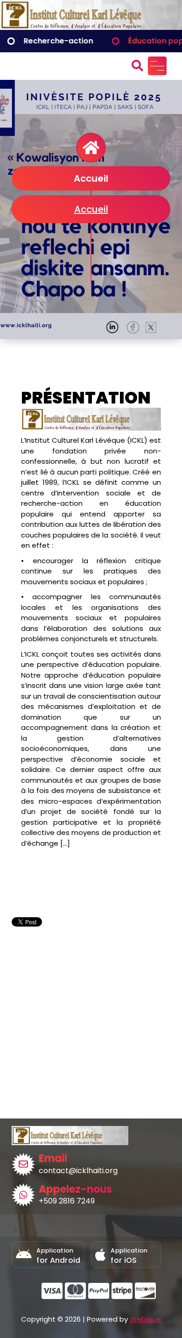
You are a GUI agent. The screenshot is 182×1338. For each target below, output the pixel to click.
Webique (145, 1319)
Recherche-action (42, 40)
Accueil (91, 209)
